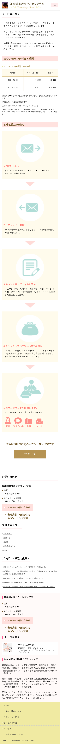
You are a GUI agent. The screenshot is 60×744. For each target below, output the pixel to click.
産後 (5, 551)
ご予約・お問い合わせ (13, 734)
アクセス (7, 728)
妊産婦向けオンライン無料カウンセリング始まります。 (24, 578)
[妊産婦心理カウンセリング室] (30, 5)
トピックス (7, 534)
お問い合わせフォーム (15, 170)
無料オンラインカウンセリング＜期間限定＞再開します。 (25, 567)
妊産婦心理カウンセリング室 (23, 741)
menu (54, 5)
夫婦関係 (6, 538)
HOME (6, 705)
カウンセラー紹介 (11, 717)
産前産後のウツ (9, 546)
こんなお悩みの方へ (12, 711)
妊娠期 (5, 542)
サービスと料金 (10, 723)
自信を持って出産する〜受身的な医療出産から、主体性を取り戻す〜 (29, 587)
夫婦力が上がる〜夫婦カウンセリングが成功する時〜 (23, 583)
